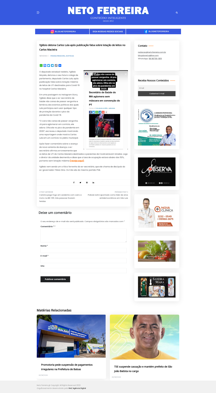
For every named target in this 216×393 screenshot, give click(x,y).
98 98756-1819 (155, 58)
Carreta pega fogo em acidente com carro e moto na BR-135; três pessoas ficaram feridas (60, 198)
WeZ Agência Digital (77, 388)
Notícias (70, 56)
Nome (44, 246)
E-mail (44, 256)
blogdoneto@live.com (148, 55)
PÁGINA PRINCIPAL (57, 56)
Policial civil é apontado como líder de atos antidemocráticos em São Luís (108, 196)
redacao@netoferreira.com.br (152, 52)
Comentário (47, 226)
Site (42, 266)
